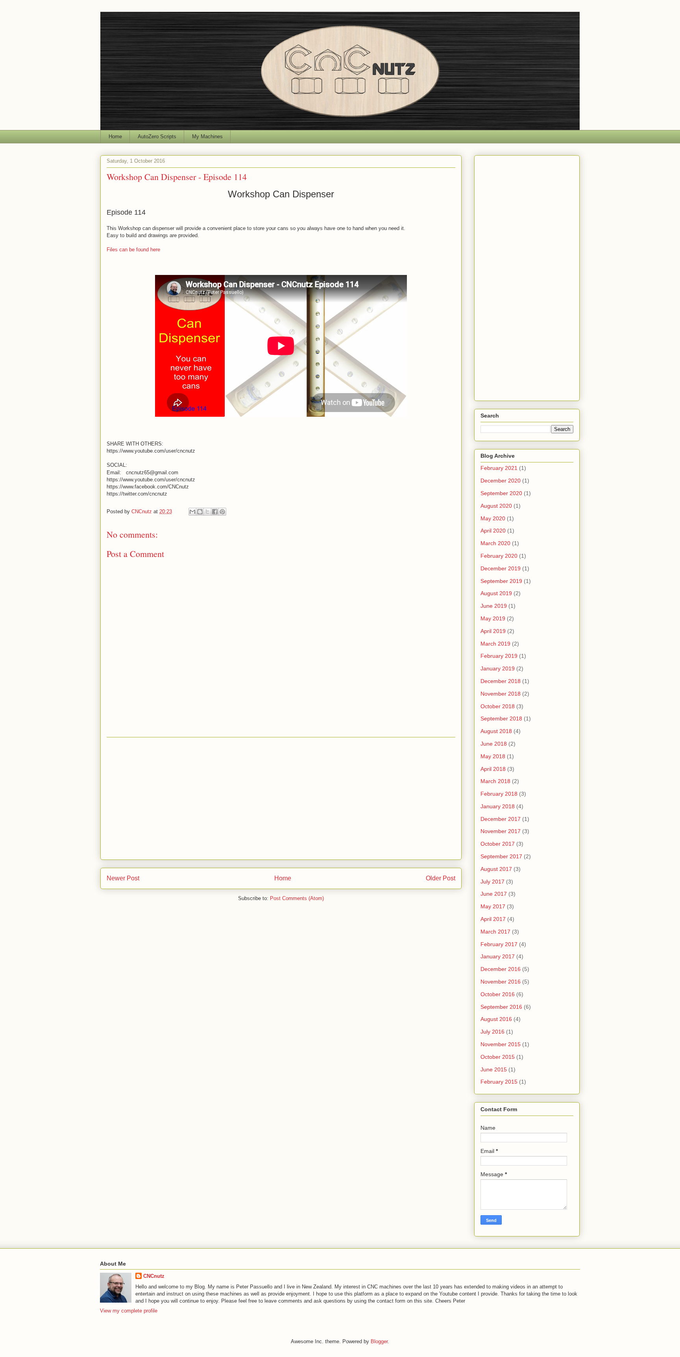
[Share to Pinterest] (222, 512)
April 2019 (493, 631)
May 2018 (492, 756)
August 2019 (496, 593)
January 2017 (497, 956)
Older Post (440, 878)
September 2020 (501, 493)
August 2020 (496, 506)
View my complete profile (128, 1311)
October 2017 (497, 844)
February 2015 (498, 1082)
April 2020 (493, 530)
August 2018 (496, 731)
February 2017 (498, 944)
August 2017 (496, 869)
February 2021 (498, 468)
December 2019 (500, 568)
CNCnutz (153, 1276)
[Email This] (192, 512)
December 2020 (500, 480)
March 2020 (495, 543)
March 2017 (495, 931)
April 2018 (493, 769)
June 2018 (493, 744)
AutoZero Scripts (157, 136)
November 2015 (500, 1044)
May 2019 (492, 618)
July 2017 (492, 881)
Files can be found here (133, 249)
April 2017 (493, 919)
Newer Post (123, 878)
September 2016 (501, 1007)
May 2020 (492, 518)
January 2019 (497, 668)
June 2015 (493, 1069)
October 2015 (497, 1057)
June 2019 (493, 606)
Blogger (379, 1341)
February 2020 (498, 556)
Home (115, 136)
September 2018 (501, 718)
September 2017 (501, 856)
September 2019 (501, 581)
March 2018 (495, 781)
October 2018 (497, 706)
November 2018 (500, 694)
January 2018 (497, 806)
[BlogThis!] (200, 512)
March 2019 (495, 643)
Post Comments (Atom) (297, 898)
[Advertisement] (281, 798)
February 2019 (498, 656)
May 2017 (492, 906)
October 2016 (497, 994)
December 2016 (500, 969)
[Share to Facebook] (215, 512)
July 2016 (492, 1031)
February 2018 (498, 794)
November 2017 (500, 831)
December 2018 (500, 681)
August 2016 (496, 1019)
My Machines (207, 136)
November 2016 (500, 981)
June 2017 (493, 894)
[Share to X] (207, 512)
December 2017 (500, 819)
